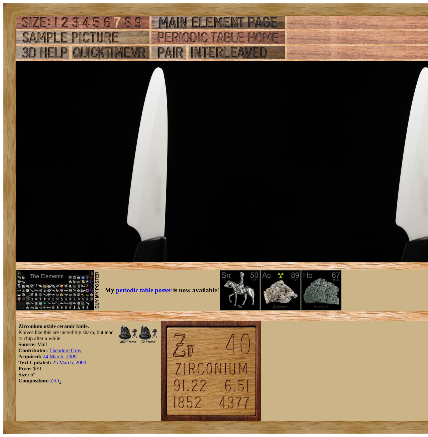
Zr (52, 380)
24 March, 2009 (60, 356)
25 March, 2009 (69, 362)
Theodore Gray (65, 350)
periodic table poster (144, 290)
